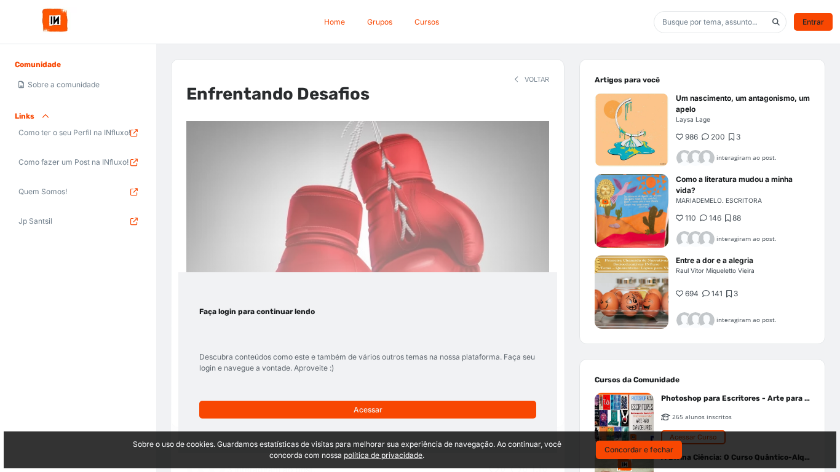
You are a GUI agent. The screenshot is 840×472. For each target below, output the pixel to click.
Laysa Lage (693, 119)
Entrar (813, 21)
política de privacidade (383, 455)
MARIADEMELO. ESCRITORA (719, 200)
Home (334, 21)
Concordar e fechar (638, 449)
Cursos (426, 21)
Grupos (379, 21)
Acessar (368, 409)
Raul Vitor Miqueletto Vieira (715, 270)
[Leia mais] (631, 130)
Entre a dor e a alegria (714, 260)
